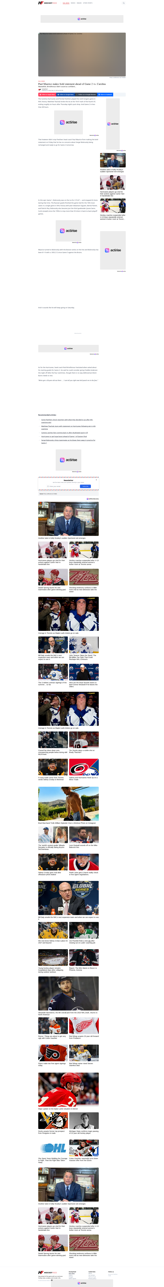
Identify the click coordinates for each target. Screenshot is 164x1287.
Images (71, 1277)
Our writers (91, 1275)
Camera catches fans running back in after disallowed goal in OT (64, 433)
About (90, 1273)
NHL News (72, 1273)
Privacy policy (92, 1278)
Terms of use (92, 1277)
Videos (71, 1275)
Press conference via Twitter (118, 77)
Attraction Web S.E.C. (47, 1280)
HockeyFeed (44, 89)
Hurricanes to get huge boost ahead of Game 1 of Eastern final (64, 436)
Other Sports (72, 1278)
